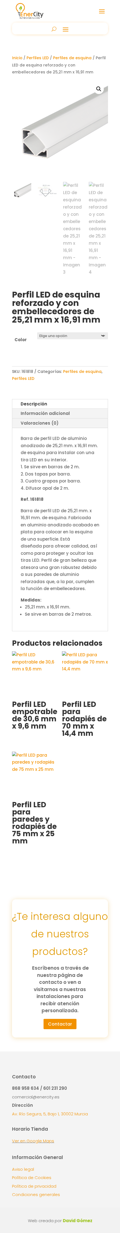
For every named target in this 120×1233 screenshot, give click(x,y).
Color (21, 340)
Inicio (17, 58)
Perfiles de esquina (72, 58)
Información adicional (45, 413)
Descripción (34, 404)
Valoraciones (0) (40, 423)
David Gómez (77, 1221)
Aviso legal (23, 1169)
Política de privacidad (34, 1186)
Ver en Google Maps (33, 1141)
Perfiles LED (38, 58)
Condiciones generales (36, 1194)
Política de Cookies (31, 1177)
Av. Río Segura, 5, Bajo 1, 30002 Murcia (50, 1114)
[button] (99, 89)
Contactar (60, 1024)
